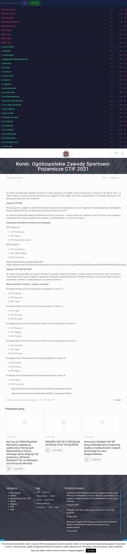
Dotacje (13, 495)
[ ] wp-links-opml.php (9, 117)
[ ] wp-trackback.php (9, 142)
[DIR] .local (5, 34)
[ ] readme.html (7, 76)
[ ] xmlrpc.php (6, 146)
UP (25, 3)
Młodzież (13, 504)
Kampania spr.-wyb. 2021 (20, 498)
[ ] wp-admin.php (8, 92)
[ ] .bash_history (7, 47)
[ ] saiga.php (6, 84)
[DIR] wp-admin (7, 18)
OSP (12, 507)
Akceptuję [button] (91, 551)
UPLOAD (35, 3)
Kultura (13, 501)
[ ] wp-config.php (8, 109)
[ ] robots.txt (6, 80)
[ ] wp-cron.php (7, 113)
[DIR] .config (6, 38)
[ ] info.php (5, 67)
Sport (12, 509)
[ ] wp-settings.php (8, 134)
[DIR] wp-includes (8, 9)
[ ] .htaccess (6, 51)
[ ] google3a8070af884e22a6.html (14, 59)
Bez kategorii (15, 493)
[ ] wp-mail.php (7, 130)
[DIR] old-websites (8, 26)
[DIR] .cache (6, 43)
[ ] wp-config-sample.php (11, 105)
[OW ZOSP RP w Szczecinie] (66, 153)
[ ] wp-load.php (7, 121)
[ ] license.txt (6, 72)
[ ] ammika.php (7, 55)
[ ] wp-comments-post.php (11, 101)
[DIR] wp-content (8, 13)
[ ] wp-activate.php (8, 88)
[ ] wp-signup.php (8, 138)
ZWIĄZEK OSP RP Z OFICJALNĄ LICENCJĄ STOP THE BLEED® (62, 443)
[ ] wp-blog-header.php (10, 96)
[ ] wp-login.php (7, 125)
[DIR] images (6, 30)
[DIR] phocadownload (10, 22)
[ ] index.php (6, 63)
